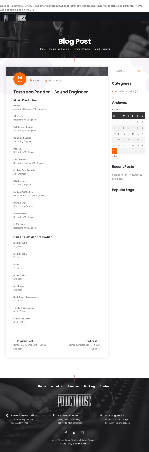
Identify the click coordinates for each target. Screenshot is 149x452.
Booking (89, 386)
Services (73, 386)
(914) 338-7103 (65, 419)
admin (36, 80)
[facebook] (66, 433)
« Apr (115, 156)
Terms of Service (82, 444)
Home (42, 49)
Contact (105, 386)
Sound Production (59, 49)
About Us (57, 386)
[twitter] (74, 433)
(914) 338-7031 (65, 423)
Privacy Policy (66, 444)
